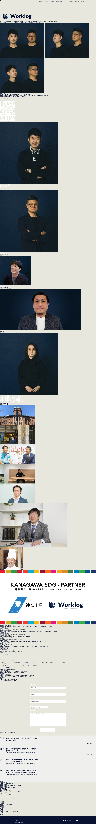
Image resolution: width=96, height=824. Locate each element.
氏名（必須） (32, 691)
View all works (8, 667)
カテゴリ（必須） (33, 704)
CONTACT (66, 1)
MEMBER (46, 1)
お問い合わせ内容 (33, 710)
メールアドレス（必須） (34, 698)
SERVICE (40, 1)
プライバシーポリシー (67, 820)
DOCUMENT (59, 1)
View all (1, 781)
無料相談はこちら (7, 99)
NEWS (71, 1)
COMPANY (83, 1)
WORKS (52, 1)
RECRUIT (77, 1)
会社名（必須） (33, 684)
